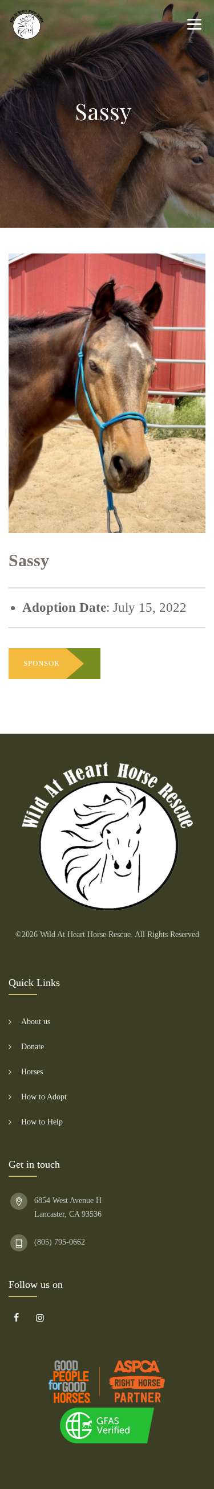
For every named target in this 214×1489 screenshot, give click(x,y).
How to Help (42, 1122)
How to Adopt (44, 1097)
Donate (32, 1046)
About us (35, 1021)
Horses (32, 1071)
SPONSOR (41, 663)
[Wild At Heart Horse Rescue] (27, 24)
